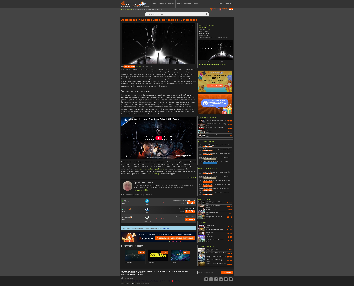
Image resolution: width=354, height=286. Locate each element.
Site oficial (202, 27)
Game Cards (162, 4)
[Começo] (121, 9)
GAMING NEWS (129, 67)
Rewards (179, 4)
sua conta (166, 228)
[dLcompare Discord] (230, 279)
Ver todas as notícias (141, 190)
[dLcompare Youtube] (225, 279)
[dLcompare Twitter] (205, 279)
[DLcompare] (127, 278)
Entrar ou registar (225, 4)
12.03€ (190, 219)
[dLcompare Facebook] (210, 279)
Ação (208, 29)
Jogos (154, 4)
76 (124, 211)
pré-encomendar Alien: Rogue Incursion (151, 169)
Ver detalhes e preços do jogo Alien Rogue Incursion (212, 65)
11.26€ (190, 211)
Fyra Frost (139, 66)
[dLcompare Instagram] (215, 279)
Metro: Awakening (153, 174)
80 (124, 203)
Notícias (195, 4)
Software (171, 4)
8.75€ (190, 202)
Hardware (187, 4)
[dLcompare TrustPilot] (220, 279)
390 (124, 219)
